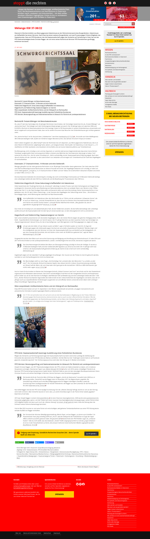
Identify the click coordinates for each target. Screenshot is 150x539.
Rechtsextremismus (111, 52)
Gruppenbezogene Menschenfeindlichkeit (117, 61)
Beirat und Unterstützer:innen (32, 533)
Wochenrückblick (46, 22)
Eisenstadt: (35, 103)
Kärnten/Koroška (22, 454)
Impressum (57, 533)
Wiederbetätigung (90, 456)
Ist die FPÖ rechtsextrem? (112, 55)
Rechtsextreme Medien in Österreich (116, 57)
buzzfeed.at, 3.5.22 (29, 425)
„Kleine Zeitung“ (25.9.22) (54, 369)
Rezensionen (119, 134)
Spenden (119, 152)
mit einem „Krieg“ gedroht (65, 402)
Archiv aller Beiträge (111, 102)
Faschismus (108, 59)
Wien (18, 458)
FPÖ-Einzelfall (36, 22)
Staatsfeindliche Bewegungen (27, 456)
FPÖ (81, 452)
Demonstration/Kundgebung (69, 452)
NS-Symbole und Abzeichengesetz (115, 69)
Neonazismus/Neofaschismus (39, 454)
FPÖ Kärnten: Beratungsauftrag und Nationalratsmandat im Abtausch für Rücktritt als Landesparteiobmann (50, 114)
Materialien (119, 130)
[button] (19, 442)
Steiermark (60, 456)
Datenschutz (47, 533)
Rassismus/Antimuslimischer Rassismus (85, 454)
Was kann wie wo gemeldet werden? (115, 82)
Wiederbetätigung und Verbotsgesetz (116, 67)
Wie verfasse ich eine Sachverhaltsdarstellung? (119, 96)
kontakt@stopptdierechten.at (23, 488)
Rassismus (108, 65)
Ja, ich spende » (91, 434)
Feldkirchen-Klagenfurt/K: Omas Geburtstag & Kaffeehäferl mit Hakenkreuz (39, 106)
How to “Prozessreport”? (112, 86)
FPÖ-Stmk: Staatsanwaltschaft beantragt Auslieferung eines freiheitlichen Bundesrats (43, 112)
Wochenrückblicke (119, 122)
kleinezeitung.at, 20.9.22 (31, 234)
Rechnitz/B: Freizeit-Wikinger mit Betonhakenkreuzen (32, 101)
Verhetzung (108, 72)
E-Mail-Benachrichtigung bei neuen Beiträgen (119, 115)
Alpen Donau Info (31, 452)
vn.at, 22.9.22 (40, 267)
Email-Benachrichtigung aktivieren (49, 448)
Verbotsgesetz (69, 456)
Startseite (17, 22)
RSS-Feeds (108, 107)
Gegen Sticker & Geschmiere (113, 84)
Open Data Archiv (110, 100)
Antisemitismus (44, 452)
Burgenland (54, 452)
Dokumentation (26, 22)
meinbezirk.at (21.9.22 (66, 137)
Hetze (86, 452)
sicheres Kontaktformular (22, 486)
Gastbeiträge (119, 126)
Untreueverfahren (42, 398)
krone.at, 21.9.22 (49, 205)
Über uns (18, 533)
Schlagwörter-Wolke (111, 104)
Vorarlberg (79, 456)
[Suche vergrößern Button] (133, 23)
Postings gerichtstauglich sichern (114, 94)
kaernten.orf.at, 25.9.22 (37, 385)
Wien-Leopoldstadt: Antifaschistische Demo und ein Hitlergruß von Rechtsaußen (41, 110)
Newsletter (108, 98)
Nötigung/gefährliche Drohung (60, 454)
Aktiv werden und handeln (113, 79)
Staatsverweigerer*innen (46, 456)
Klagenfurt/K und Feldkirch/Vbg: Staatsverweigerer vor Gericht (35, 108)
